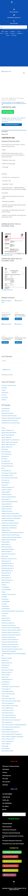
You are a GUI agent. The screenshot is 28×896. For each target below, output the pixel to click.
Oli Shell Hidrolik (5, 408)
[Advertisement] (14, 51)
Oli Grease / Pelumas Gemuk (9, 385)
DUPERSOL (13, 31)
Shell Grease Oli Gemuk (7, 413)
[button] (24, 73)
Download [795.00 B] (7, 255)
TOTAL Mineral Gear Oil (7, 103)
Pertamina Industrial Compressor (10, 420)
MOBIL (6, 31)
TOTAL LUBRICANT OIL (10, 98)
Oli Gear (3, 102)
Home (3, 98)
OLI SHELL (5, 806)
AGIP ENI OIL (6, 797)
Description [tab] (5, 131)
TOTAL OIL (5, 800)
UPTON (7, 35)
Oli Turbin (4, 395)
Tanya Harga (9, 112)
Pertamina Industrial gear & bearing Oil (11, 418)
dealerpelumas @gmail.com (14, 17)
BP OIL (6, 33)
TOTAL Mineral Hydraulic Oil (14, 104)
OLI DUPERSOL (7, 803)
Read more (5, 318)
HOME (2, 31)
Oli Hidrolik (8, 102)
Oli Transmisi (5, 397)
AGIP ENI (12, 33)
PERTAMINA (19, 33)
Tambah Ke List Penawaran (12, 124)
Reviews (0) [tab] (5, 134)
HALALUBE (14, 35)
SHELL (19, 31)
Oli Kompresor (5, 392)
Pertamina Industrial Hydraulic (9, 415)
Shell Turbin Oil (5, 411)
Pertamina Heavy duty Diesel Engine (11, 422)
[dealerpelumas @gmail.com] (14, 15)
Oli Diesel (4, 399)
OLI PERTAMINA (7, 794)
